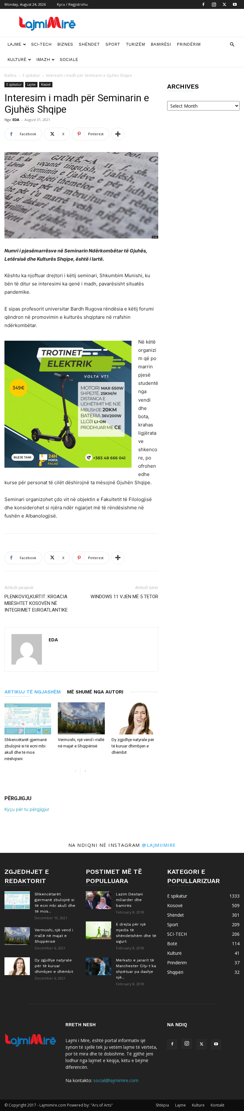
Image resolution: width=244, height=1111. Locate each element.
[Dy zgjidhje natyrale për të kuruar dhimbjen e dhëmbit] (135, 718)
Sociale (69, 59)
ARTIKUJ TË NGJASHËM (32, 692)
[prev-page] (75, 771)
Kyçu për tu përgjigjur (26, 809)
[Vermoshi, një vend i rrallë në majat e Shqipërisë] (81, 718)
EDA (15, 119)
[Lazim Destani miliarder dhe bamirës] (98, 900)
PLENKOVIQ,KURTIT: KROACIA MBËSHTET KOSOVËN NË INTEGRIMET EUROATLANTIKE (36, 603)
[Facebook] (203, 4)
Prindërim (188, 44)
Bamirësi (161, 44)
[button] (232, 45)
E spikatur (31, 75)
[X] (224, 4)
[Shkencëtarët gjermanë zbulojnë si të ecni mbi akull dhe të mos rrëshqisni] (27, 718)
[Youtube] (235, 4)
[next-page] (85, 771)
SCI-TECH (41, 44)
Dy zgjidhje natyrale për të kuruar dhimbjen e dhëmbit (133, 746)
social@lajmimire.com (116, 1080)
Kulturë (16, 59)
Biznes (65, 44)
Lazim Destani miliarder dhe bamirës (129, 900)
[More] (118, 134)
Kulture (198, 1105)
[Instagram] (214, 4)
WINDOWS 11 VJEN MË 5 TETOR (124, 596)
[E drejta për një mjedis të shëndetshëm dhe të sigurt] (98, 930)
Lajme (14, 44)
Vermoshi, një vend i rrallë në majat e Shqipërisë (54, 936)
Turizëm (135, 44)
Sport (112, 44)
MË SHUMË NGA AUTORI (95, 692)
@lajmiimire (159, 845)
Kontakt (217, 1105)
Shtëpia (162, 1105)
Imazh (43, 59)
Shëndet (89, 44)
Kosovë (46, 84)
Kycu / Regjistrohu (72, 4)
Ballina (10, 75)
